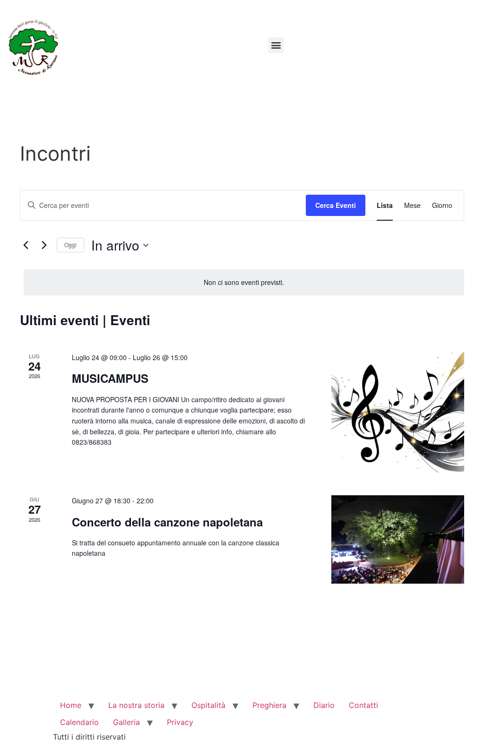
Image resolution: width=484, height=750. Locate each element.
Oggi (70, 245)
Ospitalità (208, 705)
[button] (276, 45)
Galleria (126, 722)
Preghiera (269, 705)
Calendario (79, 722)
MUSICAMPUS (110, 378)
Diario (324, 705)
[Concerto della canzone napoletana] (397, 539)
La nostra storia (136, 705)
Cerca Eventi (335, 205)
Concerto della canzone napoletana (167, 522)
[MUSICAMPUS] (397, 412)
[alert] (244, 282)
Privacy (180, 722)
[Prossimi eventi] (44, 245)
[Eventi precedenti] (25, 245)
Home (70, 705)
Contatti (363, 705)
